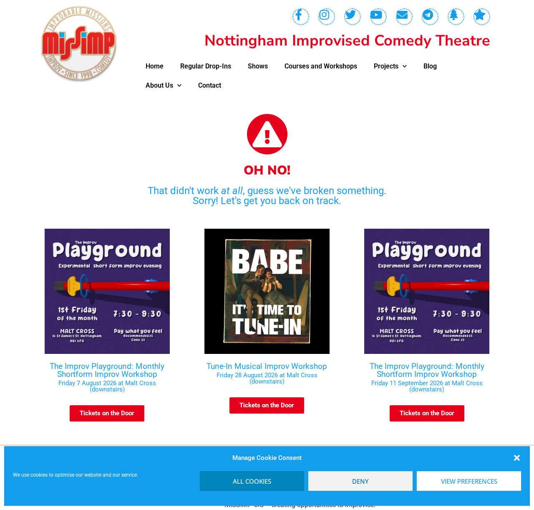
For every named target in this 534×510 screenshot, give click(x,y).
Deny (360, 481)
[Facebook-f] (300, 16)
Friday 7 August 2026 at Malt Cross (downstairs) (107, 386)
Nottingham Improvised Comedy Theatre (347, 40)
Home (155, 66)
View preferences (469, 481)
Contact (209, 85)
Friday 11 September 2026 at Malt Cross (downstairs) (427, 386)
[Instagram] (326, 16)
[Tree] (456, 16)
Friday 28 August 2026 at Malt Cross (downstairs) (267, 378)
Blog (430, 66)
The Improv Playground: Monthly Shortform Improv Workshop (107, 370)
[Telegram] (430, 16)
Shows (258, 66)
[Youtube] (378, 16)
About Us (159, 85)
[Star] (482, 16)
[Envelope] (404, 16)
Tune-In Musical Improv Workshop (267, 366)
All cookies (252, 481)
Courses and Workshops (321, 66)
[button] (517, 458)
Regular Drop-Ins (205, 66)
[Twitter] (352, 16)
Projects (386, 66)
